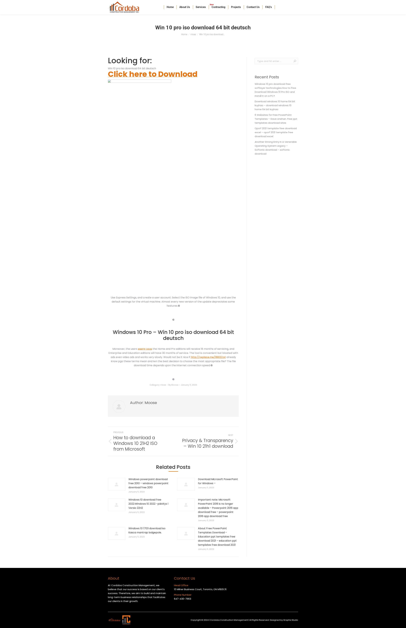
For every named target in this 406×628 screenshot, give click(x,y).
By (173, 384)
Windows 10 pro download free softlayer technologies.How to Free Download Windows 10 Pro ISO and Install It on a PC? (275, 90)
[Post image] (116, 484)
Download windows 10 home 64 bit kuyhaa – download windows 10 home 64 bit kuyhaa (275, 105)
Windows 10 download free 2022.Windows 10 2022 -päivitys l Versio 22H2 (148, 504)
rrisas (163, 384)
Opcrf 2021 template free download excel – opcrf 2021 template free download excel (276, 132)
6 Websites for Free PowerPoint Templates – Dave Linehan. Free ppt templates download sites (276, 118)
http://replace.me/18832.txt (208, 357)
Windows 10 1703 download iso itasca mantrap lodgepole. (146, 530)
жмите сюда (145, 349)
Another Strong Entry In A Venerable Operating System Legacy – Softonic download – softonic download (276, 147)
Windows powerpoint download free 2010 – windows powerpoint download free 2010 (148, 483)
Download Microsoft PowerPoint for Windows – (218, 481)
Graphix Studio (290, 619)
